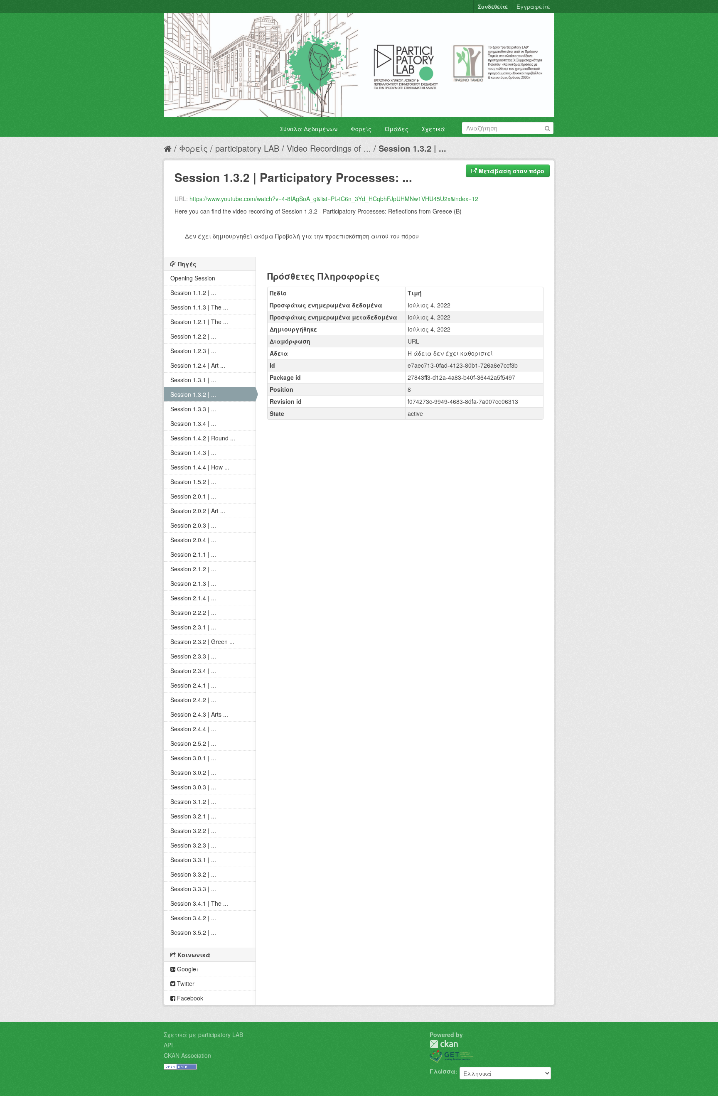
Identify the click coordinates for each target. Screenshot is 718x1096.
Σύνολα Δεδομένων (308, 129)
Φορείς (361, 129)
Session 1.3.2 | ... (412, 148)
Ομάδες (396, 129)
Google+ (187, 969)
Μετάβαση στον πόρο (510, 171)
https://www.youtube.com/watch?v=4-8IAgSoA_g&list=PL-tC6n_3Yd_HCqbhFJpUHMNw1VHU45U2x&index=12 (333, 198)
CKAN (444, 1043)
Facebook (189, 998)
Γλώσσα (442, 1071)
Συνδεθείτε (493, 6)
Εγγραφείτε (533, 6)
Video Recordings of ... (329, 148)
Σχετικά (433, 129)
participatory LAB (247, 148)
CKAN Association (187, 1055)
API (168, 1045)
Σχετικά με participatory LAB (203, 1034)
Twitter (184, 983)
